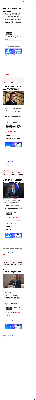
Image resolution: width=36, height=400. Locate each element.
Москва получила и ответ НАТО (13, 314)
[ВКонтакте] (12, 69)
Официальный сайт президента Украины (12, 54)
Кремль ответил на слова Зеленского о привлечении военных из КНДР (13, 172)
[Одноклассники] (13, 69)
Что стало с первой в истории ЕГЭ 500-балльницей (20, 81)
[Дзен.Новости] (8, 69)
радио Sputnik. (17, 24)
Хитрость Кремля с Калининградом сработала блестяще (6, 172)
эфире (11, 295)
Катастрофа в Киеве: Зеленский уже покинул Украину (6, 356)
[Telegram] (10, 69)
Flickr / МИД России (15, 198)
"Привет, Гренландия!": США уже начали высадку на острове (20, 79)
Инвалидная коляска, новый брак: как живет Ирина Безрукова (13, 79)
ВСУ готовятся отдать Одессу (13, 355)
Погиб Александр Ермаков (6, 78)
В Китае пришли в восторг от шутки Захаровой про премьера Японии (13, 265)
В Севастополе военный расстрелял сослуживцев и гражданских (20, 174)
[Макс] (9, 69)
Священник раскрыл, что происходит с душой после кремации (6, 82)
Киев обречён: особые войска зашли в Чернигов (6, 262)
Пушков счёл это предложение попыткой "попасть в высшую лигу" (12, 132)
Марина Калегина (7, 55)
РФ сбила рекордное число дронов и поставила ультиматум (13, 82)
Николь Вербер (7, 238)
